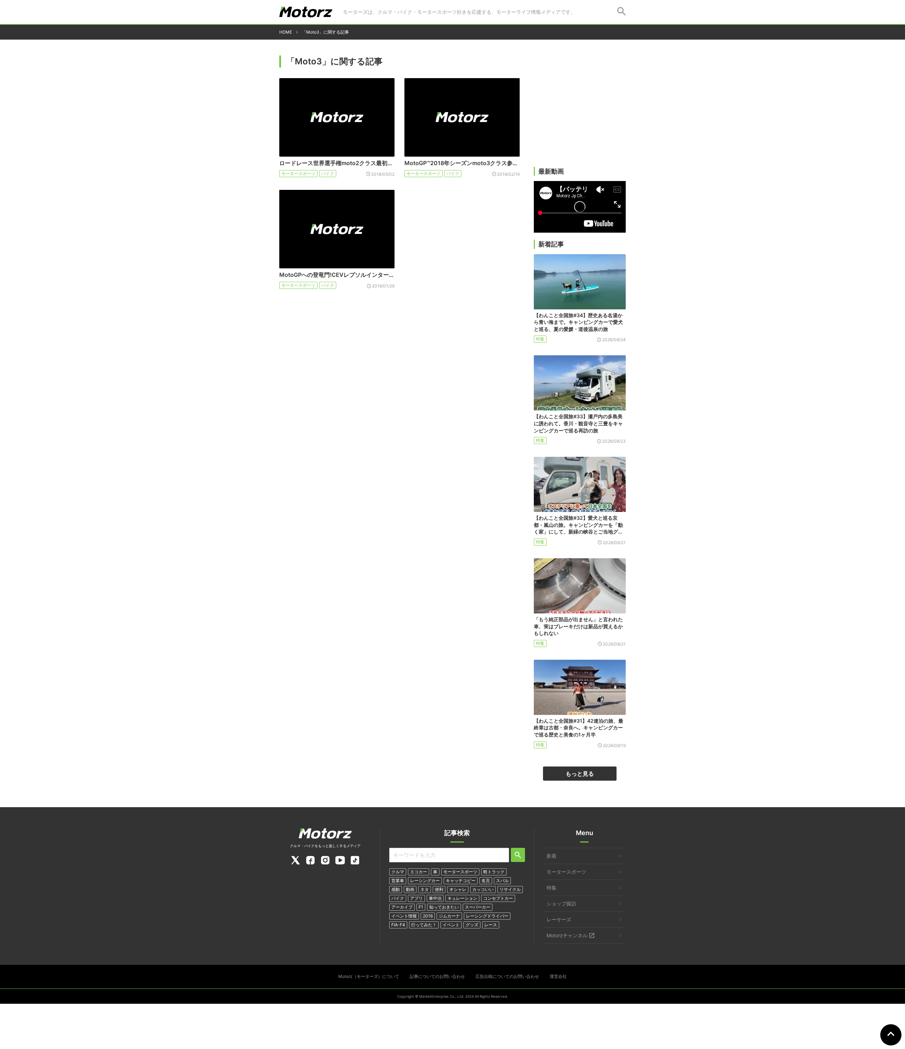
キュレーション (462, 898)
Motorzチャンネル (567, 935)
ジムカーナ (449, 916)
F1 (421, 907)
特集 (540, 339)
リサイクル (510, 889)
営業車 (397, 880)
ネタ (424, 889)
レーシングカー (425, 880)
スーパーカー (477, 907)
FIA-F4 (398, 924)
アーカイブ (402, 907)
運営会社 (558, 976)
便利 (439, 889)
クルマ (397, 871)
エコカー (418, 871)
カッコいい (483, 889)
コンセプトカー (498, 898)
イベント (451, 924)
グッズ (472, 924)
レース (490, 924)
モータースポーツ (298, 173)
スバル (502, 880)
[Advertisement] (580, 112)
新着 (551, 856)
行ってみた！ (424, 924)
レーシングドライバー (487, 916)
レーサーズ (559, 919)
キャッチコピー (460, 880)
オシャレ (457, 889)
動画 (410, 889)
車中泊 (435, 898)
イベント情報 (404, 916)
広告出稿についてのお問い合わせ (507, 976)
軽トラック (493, 871)
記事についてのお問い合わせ (437, 976)
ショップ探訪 (561, 904)
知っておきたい (444, 907)
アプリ (416, 898)
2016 (428, 916)
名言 (485, 880)
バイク (327, 173)
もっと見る (580, 773)
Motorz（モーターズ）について (368, 976)
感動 (395, 889)
